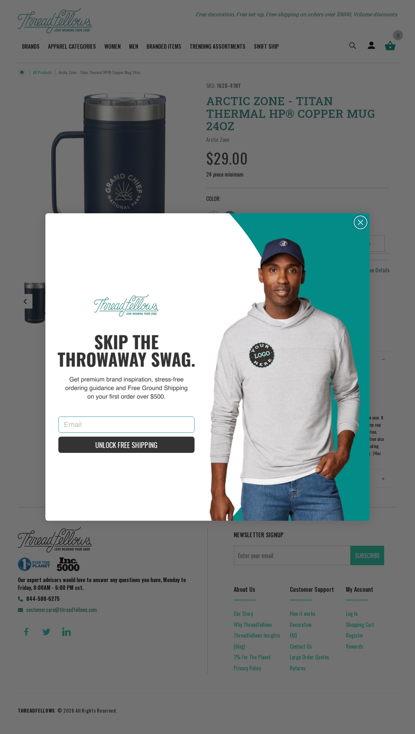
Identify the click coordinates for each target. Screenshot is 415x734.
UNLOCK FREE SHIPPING (126, 445)
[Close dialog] (360, 222)
